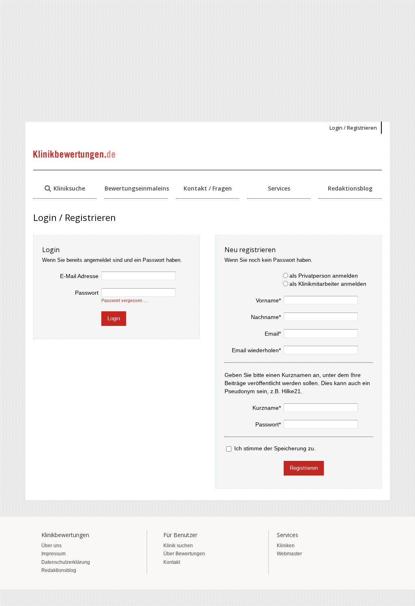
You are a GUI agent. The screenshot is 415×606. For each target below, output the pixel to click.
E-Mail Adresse (79, 276)
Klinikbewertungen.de (74, 155)
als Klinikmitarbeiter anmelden (327, 284)
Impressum (53, 554)
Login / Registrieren (353, 127)
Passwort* (268, 424)
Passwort (86, 292)
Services (279, 188)
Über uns (51, 545)
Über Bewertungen (184, 554)
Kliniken (286, 545)
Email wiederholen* (256, 350)
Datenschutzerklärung (65, 562)
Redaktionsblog (350, 188)
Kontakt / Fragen (208, 188)
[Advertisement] (207, 61)
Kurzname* (266, 408)
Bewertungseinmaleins (136, 188)
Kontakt (171, 562)
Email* (273, 333)
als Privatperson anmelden (323, 275)
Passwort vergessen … (124, 300)
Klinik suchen (178, 545)
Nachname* (266, 317)
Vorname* (268, 300)
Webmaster (289, 554)
